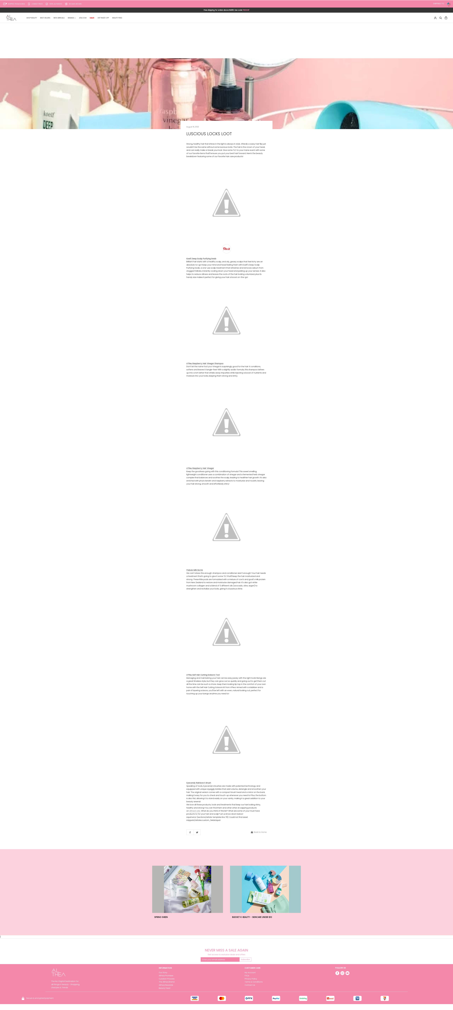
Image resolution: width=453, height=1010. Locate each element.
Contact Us (250, 985)
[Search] (440, 18)
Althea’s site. (195, 811)
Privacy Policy (251, 978)
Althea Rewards (166, 985)
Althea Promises (166, 975)
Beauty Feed (164, 988)
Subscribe (245, 959)
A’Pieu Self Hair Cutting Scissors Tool (203, 674)
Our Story (163, 972)
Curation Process (166, 978)
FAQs (247, 975)
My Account (250, 972)
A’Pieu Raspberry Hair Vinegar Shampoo (204, 363)
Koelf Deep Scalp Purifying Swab (201, 258)
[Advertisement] (226, 40)
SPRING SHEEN (161, 917)
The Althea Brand (166, 982)
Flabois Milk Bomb (194, 570)
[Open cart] (446, 17)
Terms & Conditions (254, 982)
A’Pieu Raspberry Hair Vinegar (200, 468)
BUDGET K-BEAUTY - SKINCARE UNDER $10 (252, 917)
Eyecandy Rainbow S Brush (198, 782)
